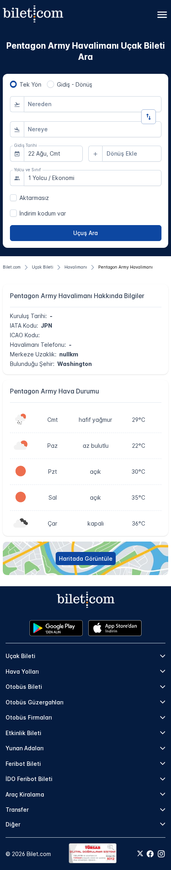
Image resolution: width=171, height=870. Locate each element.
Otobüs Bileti (24, 686)
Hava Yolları (22, 671)
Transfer (17, 809)
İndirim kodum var (42, 213)
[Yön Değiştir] (148, 116)
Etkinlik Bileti (23, 733)
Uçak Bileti (20, 655)
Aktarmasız (34, 197)
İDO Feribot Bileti (29, 778)
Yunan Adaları (25, 748)
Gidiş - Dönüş (74, 84)
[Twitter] (140, 854)
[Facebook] (150, 854)
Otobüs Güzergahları (35, 702)
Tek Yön (30, 84)
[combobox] (92, 104)
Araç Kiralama (25, 794)
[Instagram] (161, 854)
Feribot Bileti (23, 763)
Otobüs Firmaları (29, 717)
